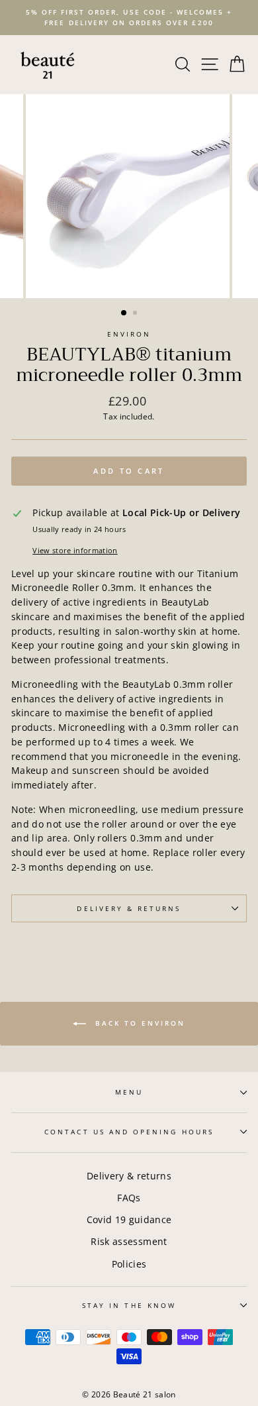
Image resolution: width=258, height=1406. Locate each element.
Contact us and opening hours (129, 1131)
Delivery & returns (129, 1175)
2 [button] (136, 314)
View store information (74, 550)
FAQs (128, 1197)
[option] (129, 17)
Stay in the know (129, 1305)
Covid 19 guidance (129, 1219)
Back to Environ (138, 1023)
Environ (129, 334)
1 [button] (124, 313)
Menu (129, 1092)
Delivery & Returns (129, 908)
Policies (129, 1264)
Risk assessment (129, 1241)
